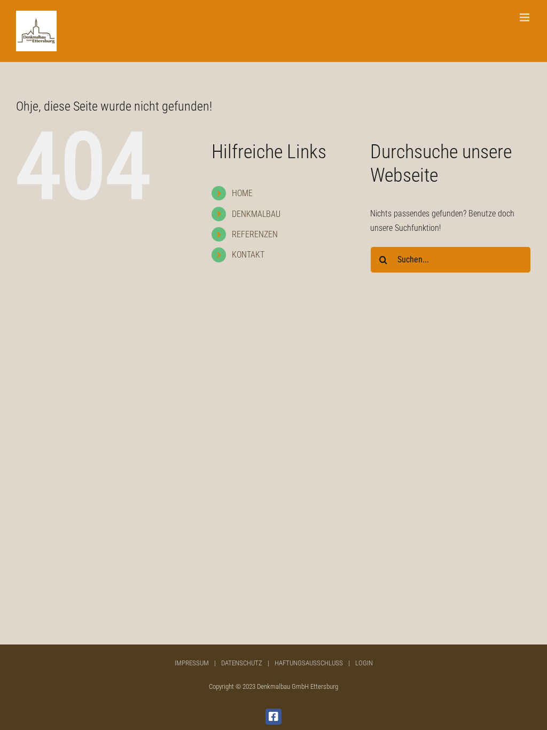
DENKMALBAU (256, 214)
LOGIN (364, 663)
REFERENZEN (255, 234)
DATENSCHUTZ (241, 663)
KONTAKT (248, 255)
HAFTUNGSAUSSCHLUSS (309, 663)
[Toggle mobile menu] (525, 17)
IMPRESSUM (192, 663)
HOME (242, 193)
